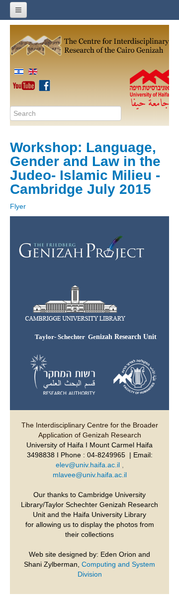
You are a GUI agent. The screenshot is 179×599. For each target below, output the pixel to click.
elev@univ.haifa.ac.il (88, 465)
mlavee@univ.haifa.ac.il (90, 475)
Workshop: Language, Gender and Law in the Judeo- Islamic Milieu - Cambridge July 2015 (85, 168)
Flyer (18, 206)
